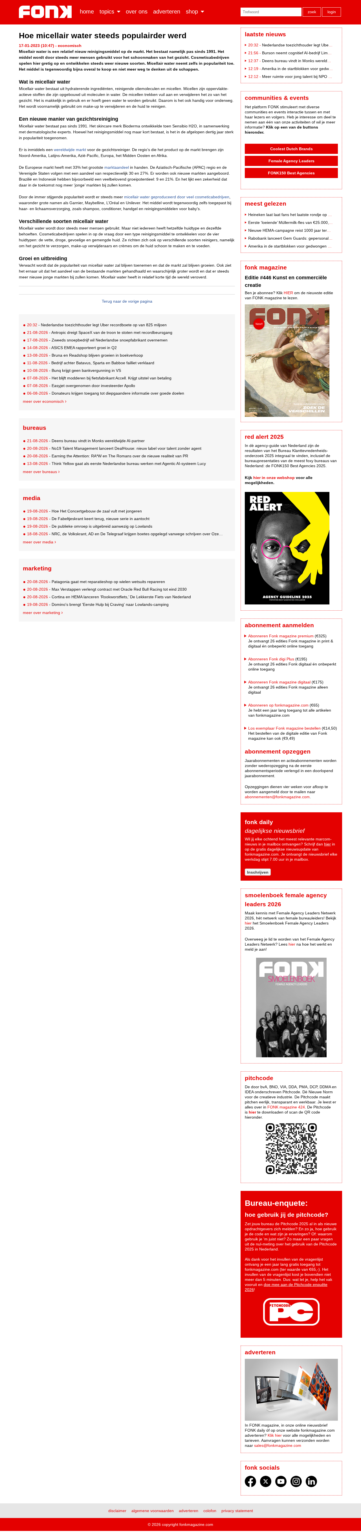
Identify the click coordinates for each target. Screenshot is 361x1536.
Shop (192, 11)
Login (331, 12)
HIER (288, 293)
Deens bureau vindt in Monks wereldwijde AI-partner (308, 61)
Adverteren (166, 11)
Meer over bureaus (40, 471)
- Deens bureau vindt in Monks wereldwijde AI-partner (86, 440)
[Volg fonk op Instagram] (296, 1483)
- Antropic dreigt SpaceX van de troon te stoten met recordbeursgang (99, 332)
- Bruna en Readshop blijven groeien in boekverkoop (85, 355)
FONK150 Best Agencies (291, 173)
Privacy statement (237, 1510)
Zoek (312, 12)
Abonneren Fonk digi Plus (271, 659)
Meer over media (38, 542)
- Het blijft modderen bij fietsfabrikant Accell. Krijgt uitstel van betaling (99, 378)
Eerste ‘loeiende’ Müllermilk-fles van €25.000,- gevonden (298, 222)
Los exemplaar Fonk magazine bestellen (284, 728)
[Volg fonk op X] (265, 1483)
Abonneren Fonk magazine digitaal (279, 682)
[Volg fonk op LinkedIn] (311, 1483)
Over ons (137, 11)
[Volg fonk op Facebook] (250, 1483)
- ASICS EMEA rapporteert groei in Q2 (72, 347)
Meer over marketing (41, 612)
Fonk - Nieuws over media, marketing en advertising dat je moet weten (46, 12)
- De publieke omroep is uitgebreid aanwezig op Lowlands (89, 526)
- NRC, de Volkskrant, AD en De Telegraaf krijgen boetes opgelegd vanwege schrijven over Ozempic (126, 534)
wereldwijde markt (70, 149)
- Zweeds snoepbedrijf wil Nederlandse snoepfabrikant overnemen (97, 340)
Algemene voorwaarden (152, 1510)
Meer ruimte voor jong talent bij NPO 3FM (299, 76)
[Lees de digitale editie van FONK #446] (291, 361)
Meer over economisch (43, 401)
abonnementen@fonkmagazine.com (277, 797)
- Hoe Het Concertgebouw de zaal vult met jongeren (84, 511)
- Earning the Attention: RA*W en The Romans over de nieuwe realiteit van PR (107, 456)
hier (327, 844)
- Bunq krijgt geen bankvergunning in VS (74, 370)
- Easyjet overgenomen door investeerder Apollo (81, 385)
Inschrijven (257, 872)
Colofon (209, 1510)
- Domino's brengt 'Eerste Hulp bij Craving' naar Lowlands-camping (98, 604)
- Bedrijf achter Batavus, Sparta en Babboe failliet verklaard (90, 363)
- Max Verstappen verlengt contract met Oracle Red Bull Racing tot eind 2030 (107, 589)
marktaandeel (116, 167)
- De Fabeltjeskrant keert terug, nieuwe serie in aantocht (88, 518)
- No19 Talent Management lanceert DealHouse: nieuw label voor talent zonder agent (114, 448)
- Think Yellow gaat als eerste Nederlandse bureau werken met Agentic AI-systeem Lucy (116, 463)
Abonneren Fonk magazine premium (281, 636)
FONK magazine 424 (286, 1107)
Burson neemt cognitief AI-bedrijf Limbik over (302, 53)
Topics (107, 11)
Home (87, 11)
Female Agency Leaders (291, 161)
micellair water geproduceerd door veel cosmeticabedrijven (176, 197)
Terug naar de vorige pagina (127, 301)
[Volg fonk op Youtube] (281, 1483)
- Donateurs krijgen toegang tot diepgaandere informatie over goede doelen (105, 393)
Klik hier (275, 1435)
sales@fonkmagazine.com (277, 1445)
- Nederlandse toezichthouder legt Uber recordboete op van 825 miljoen (97, 325)
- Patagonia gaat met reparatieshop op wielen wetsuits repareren (96, 581)
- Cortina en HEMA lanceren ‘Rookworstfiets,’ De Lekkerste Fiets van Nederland (109, 597)
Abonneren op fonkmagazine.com (278, 705)
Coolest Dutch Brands (291, 149)
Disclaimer (117, 1510)
